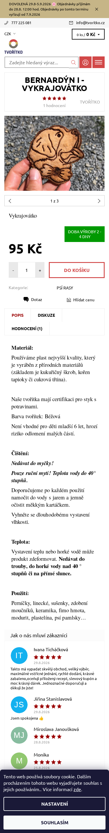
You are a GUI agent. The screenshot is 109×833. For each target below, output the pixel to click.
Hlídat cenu (83, 299)
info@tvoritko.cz (90, 22)
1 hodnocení (54, 105)
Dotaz (36, 299)
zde (77, 789)
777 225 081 (21, 22)
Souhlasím (54, 822)
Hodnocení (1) (27, 328)
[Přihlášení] (85, 62)
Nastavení (54, 804)
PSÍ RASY (65, 287)
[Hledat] (73, 62)
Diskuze (46, 315)
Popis (18, 315)
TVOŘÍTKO (90, 101)
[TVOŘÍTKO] (54, 46)
